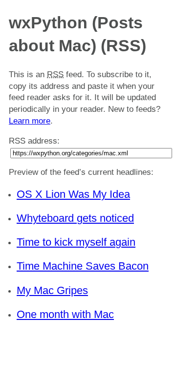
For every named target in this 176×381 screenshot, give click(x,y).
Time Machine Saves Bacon (83, 266)
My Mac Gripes (52, 290)
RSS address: (34, 141)
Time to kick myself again (76, 242)
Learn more (29, 121)
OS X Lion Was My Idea (73, 194)
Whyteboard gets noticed (75, 218)
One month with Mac (65, 314)
